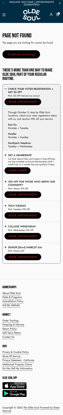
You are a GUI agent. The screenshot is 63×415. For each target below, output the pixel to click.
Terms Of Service (11, 356)
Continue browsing (21, 54)
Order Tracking (10, 320)
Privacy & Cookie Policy (15, 352)
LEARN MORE (17, 170)
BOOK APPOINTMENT (23, 102)
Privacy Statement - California (18, 360)
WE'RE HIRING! (11, 305)
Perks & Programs (12, 297)
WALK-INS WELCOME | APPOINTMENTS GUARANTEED (31, 3)
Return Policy (9, 329)
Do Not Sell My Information (17, 368)
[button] (57, 15)
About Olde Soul (11, 293)
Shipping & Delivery (13, 324)
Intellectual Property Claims (17, 364)
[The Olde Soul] (31, 14)
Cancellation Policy (12, 301)
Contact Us (8, 337)
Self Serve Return (11, 333)
